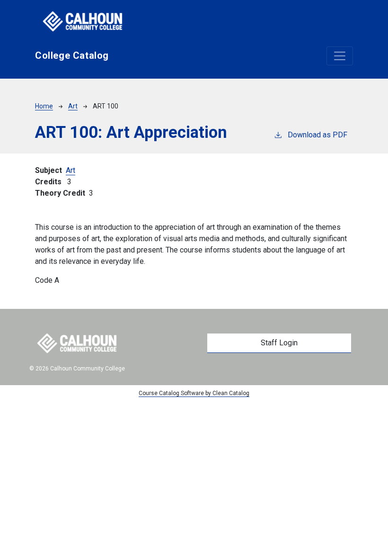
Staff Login (279, 342)
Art (73, 106)
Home (44, 106)
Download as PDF (317, 134)
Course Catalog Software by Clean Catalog (194, 393)
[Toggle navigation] (339, 55)
